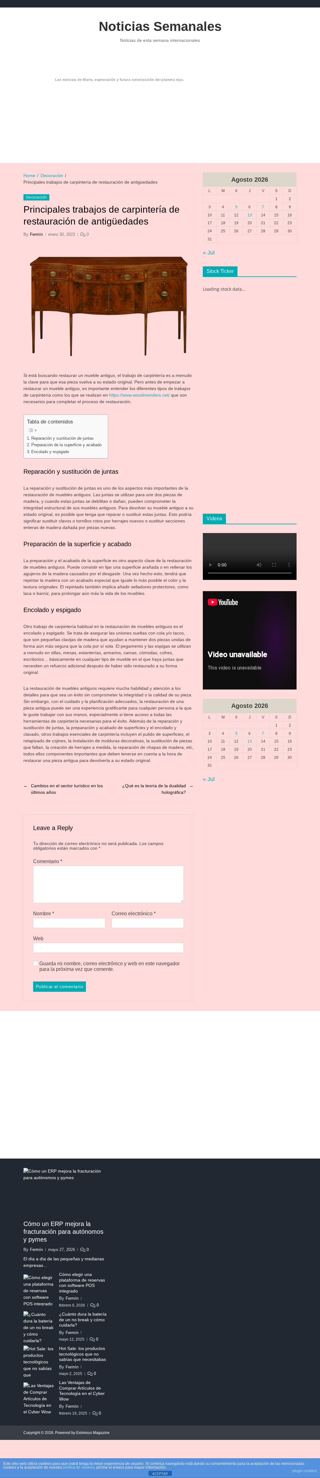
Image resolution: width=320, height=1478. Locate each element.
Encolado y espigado (50, 451)
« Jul (209, 253)
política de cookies (78, 1467)
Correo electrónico (134, 913)
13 (250, 215)
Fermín (36, 234)
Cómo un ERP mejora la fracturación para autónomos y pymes (63, 1231)
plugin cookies (304, 1471)
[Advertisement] (171, 108)
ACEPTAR (160, 1474)
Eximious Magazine (93, 1433)
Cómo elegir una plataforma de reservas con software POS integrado (82, 1282)
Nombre (43, 913)
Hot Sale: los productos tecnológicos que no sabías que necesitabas (82, 1354)
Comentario (47, 861)
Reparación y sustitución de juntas (62, 438)
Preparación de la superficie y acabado (66, 444)
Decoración (36, 197)
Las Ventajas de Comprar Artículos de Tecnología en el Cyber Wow (82, 1390)
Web (38, 938)
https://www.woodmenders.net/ (139, 395)
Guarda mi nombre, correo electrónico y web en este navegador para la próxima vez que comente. (109, 966)
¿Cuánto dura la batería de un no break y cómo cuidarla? (83, 1319)
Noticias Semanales (160, 26)
